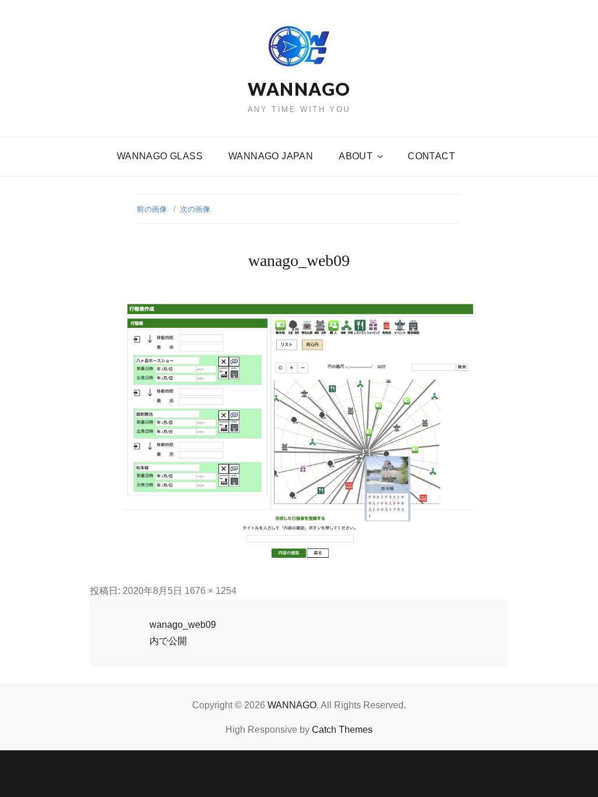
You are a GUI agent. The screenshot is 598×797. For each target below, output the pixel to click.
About (356, 156)
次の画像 (195, 209)
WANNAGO (299, 88)
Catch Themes (342, 730)
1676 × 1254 (211, 591)
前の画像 (152, 209)
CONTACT (431, 156)
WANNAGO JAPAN (270, 156)
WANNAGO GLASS (160, 156)
